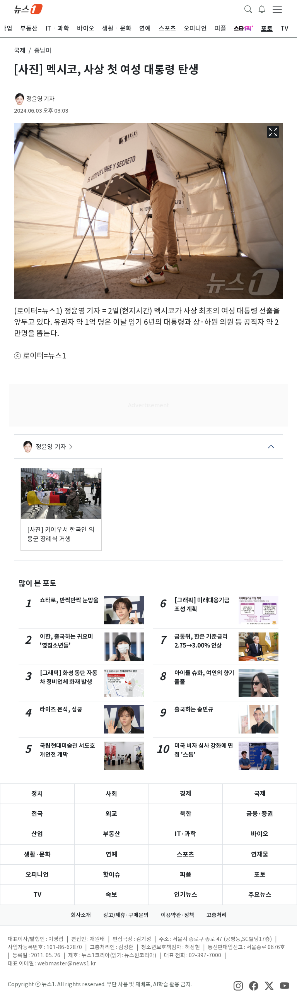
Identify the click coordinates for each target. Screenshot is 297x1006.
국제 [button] (20, 50)
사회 (111, 794)
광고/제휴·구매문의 (125, 915)
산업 (37, 834)
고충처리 (217, 915)
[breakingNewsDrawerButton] (262, 8)
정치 (37, 794)
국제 (260, 794)
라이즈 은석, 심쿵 (61, 709)
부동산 (111, 834)
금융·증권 (259, 814)
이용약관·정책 (177, 915)
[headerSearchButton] (248, 8)
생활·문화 (37, 854)
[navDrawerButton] (277, 9)
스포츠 (185, 854)
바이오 (259, 834)
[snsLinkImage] (238, 985)
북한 (185, 814)
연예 (111, 854)
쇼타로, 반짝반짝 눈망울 (69, 600)
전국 (37, 814)
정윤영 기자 (40, 99)
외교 (111, 814)
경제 (185, 794)
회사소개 (81, 915)
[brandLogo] (28, 8)
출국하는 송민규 (193, 709)
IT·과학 (185, 834)
